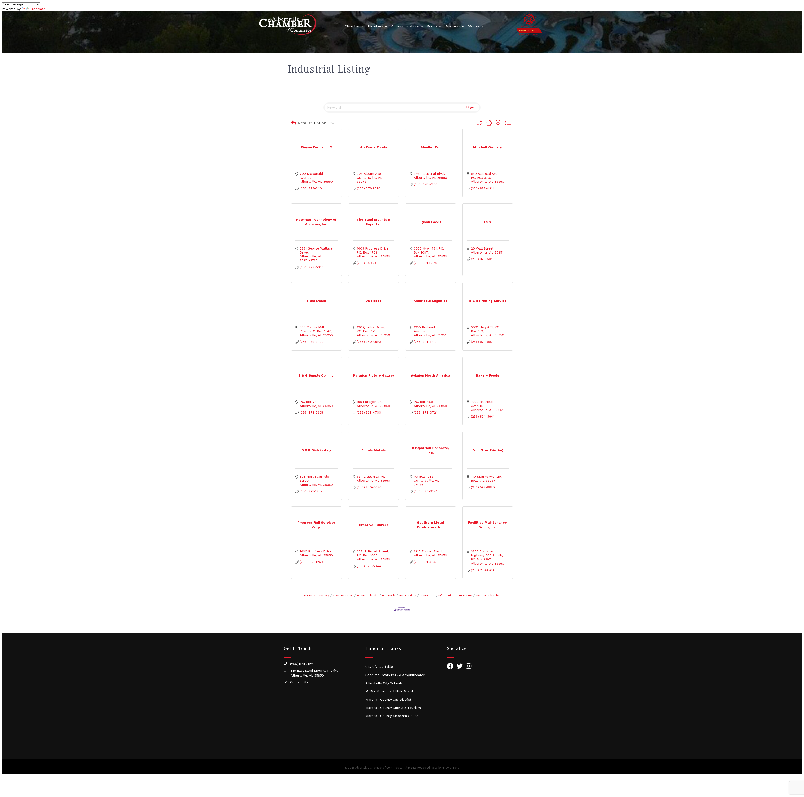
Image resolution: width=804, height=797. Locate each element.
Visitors (474, 26)
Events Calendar (367, 595)
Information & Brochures (455, 595)
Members (375, 26)
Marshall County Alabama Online (391, 716)
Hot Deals (389, 595)
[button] (293, 123)
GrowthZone (450, 767)
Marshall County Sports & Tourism (393, 708)
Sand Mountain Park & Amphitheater (395, 675)
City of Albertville (379, 667)
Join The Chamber (488, 595)
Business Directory (316, 595)
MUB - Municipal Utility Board (389, 691)
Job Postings (407, 595)
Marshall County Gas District (388, 699)
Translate (37, 9)
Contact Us (427, 595)
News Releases (342, 595)
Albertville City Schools (384, 683)
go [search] (472, 107)
